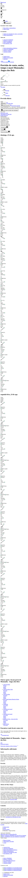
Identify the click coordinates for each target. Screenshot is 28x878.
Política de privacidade (8, 57)
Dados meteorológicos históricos (10, 48)
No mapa (3, 87)
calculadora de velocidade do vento (13, 817)
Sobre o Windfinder (7, 42)
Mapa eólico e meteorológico (9, 28)
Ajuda (6, 21)
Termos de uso (6, 56)
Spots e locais (6, 29)
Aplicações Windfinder (8, 39)
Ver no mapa (5, 62)
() (6, 114)
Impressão (5, 59)
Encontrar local (5, 735)
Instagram (20, 869)
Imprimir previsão (6, 105)
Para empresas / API (7, 43)
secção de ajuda (13, 799)
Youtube (19, 870)
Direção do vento (4, 113)
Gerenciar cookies (7, 51)
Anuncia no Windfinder (8, 49)
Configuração (8, 23)
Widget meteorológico (8, 35)
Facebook (12, 62)
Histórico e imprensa (7, 41)
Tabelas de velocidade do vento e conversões (12, 33)
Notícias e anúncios (7, 50)
